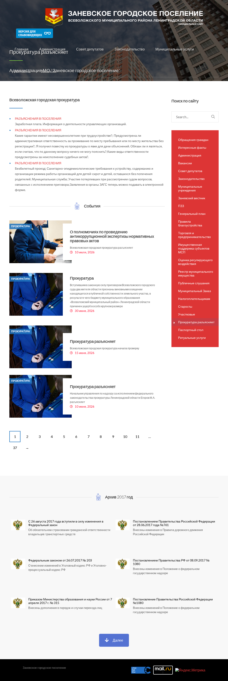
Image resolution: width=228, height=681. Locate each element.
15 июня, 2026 (84, 353)
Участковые (186, 314)
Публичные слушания (194, 283)
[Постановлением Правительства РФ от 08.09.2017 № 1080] (166, 573)
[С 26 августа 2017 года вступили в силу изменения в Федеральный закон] (61, 534)
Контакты (22, 71)
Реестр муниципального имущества (195, 273)
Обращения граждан (193, 140)
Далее (118, 640)
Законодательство (129, 49)
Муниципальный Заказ (194, 291)
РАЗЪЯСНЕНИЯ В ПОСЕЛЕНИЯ (38, 118)
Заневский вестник (191, 198)
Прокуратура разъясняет (93, 341)
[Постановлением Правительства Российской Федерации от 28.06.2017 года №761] (166, 534)
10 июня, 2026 (84, 406)
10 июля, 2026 (85, 252)
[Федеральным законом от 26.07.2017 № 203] (61, 573)
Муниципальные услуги (174, 49)
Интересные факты (192, 147)
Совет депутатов (90, 49)
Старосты (185, 306)
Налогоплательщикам (194, 299)
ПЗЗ (181, 206)
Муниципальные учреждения (190, 188)
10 (125, 436)
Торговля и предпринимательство (194, 235)
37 (15, 447)
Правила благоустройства (190, 223)
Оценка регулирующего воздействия (195, 262)
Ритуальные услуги (192, 337)
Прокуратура (20, 226)
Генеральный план (192, 213)
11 (137, 436)
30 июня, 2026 (84, 311)
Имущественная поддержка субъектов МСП (193, 248)
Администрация (52, 49)
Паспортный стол (190, 330)
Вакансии (49, 71)
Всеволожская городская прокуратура (44, 99)
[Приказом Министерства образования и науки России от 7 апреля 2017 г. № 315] (61, 612)
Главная (21, 49)
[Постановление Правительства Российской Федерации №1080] (166, 612)
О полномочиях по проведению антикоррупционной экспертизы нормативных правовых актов (112, 236)
